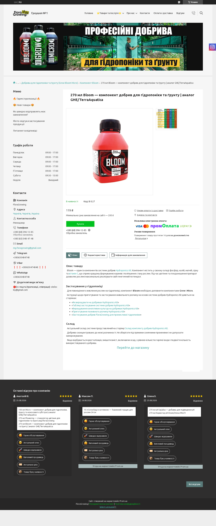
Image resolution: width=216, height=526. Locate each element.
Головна (89, 13)
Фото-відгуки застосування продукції (29, 122)
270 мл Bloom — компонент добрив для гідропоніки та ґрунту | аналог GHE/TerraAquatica (43, 425)
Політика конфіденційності (127, 504)
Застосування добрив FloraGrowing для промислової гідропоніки (106, 314)
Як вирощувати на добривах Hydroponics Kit (95, 302)
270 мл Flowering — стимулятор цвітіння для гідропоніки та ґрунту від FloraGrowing (39, 419)
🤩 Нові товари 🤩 (23, 105)
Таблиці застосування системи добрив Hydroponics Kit (101, 305)
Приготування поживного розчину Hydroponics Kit (98, 311)
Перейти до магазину (133, 347)
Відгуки (180, 13)
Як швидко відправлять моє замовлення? (29, 113)
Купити (80, 224)
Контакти (145, 13)
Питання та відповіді (25, 130)
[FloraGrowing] (21, 13)
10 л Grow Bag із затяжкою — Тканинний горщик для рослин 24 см (108, 411)
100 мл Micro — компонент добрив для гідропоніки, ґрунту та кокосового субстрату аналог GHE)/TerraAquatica (43, 412)
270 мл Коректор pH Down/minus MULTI (167, 413)
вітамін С (73, 273)
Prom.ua (123, 501)
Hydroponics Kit (123, 270)
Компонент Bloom (89, 83)
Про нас (131, 13)
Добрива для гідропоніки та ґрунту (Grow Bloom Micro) (49, 83)
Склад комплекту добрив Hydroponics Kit (146, 328)
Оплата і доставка (163, 13)
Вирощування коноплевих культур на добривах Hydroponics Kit (105, 308)
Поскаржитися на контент (101, 504)
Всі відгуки (194, 484)
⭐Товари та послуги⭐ (109, 13)
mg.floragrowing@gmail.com (27, 248)
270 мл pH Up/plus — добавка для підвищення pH (171, 410)
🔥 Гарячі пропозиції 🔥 (26, 98)
